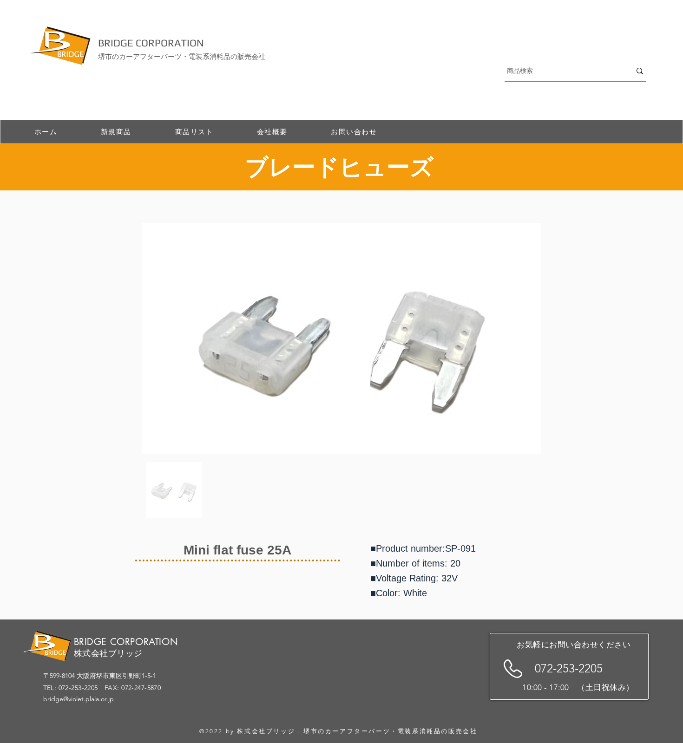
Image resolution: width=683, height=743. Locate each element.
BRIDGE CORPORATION (151, 43)
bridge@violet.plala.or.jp (78, 699)
